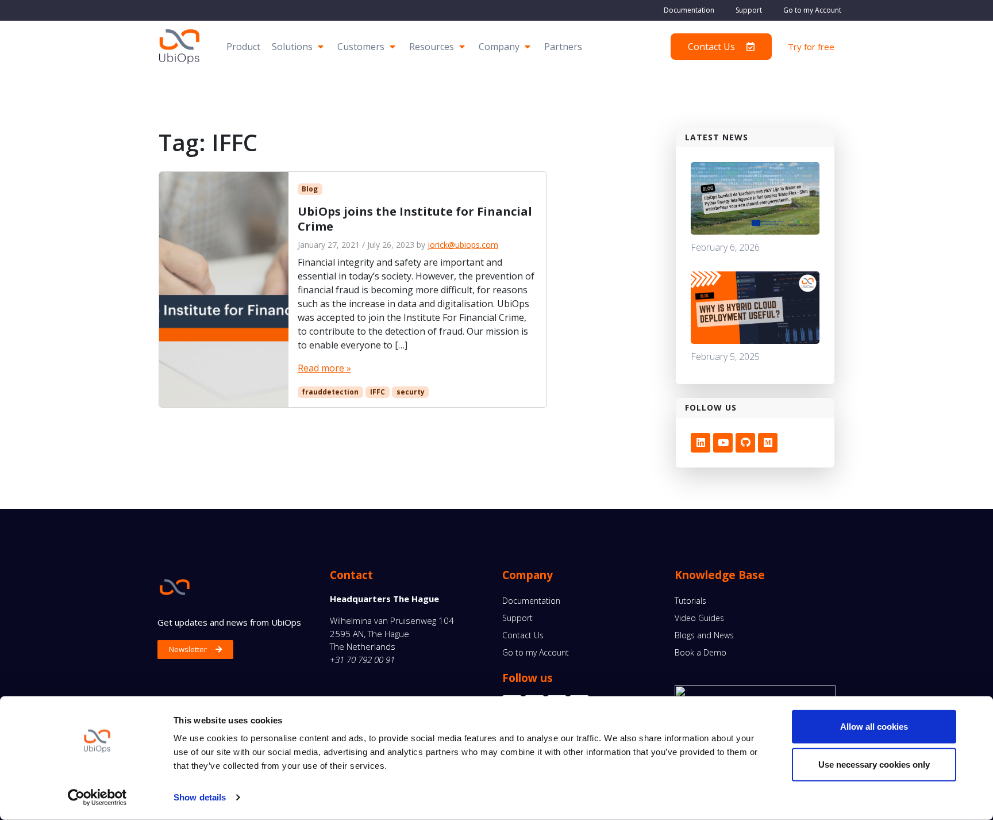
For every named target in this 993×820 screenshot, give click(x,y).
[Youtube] (723, 443)
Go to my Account (812, 10)
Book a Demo (700, 652)
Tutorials (690, 600)
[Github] (745, 443)
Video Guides (699, 617)
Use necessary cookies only (874, 764)
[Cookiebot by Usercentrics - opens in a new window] (97, 797)
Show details (200, 797)
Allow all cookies (874, 726)
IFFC (377, 392)
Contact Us (523, 635)
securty (411, 392)
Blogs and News (704, 635)
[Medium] (768, 443)
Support (749, 10)
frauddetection (330, 392)
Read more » (324, 368)
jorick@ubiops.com (463, 244)
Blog (310, 189)
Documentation (689, 10)
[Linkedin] (700, 443)
